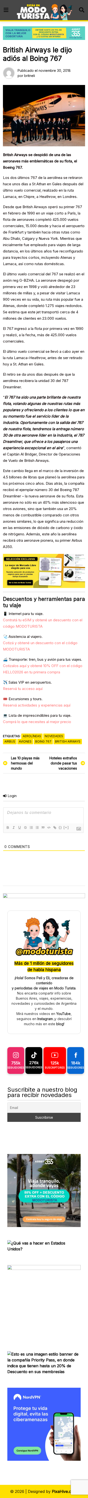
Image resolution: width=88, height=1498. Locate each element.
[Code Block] (49, 827)
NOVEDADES (54, 736)
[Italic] (13, 827)
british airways (67, 741)
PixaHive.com (64, 1491)
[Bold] (8, 827)
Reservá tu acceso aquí (23, 688)
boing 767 (43, 741)
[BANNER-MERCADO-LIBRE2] (44, 570)
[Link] (54, 827)
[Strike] (25, 827)
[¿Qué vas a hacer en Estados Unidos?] (44, 1245)
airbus (9, 741)
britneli (29, 76)
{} (60, 827)
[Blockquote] (43, 827)
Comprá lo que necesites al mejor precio (37, 721)
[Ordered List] (31, 827)
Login (12, 796)
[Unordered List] (37, 827)
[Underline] (19, 827)
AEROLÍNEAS (32, 736)
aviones (25, 741)
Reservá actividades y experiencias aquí (36, 705)
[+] (66, 827)
